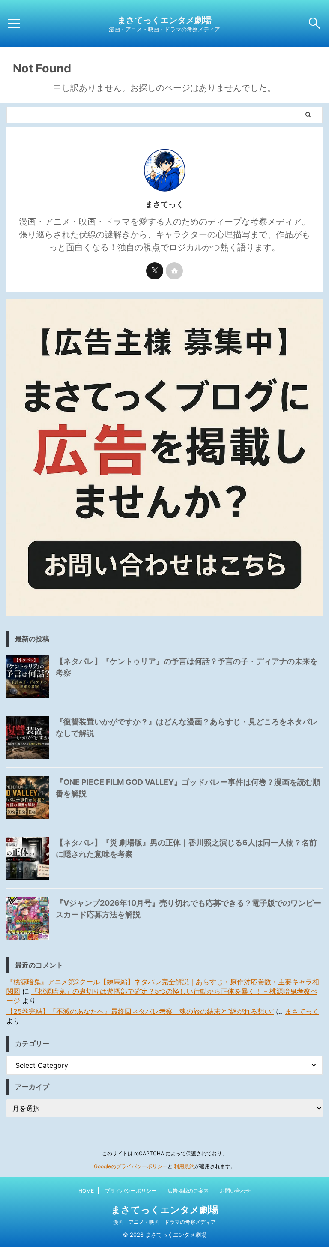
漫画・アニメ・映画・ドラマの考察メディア (164, 1222)
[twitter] (154, 270)
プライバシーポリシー (130, 1190)
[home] (174, 270)
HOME (86, 1190)
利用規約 (184, 1166)
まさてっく (302, 1011)
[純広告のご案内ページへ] (164, 457)
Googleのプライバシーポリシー (130, 1166)
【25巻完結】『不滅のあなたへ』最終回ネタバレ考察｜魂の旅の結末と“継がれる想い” (140, 1011)
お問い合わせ (235, 1190)
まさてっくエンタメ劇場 (164, 20)
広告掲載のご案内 (188, 1190)
